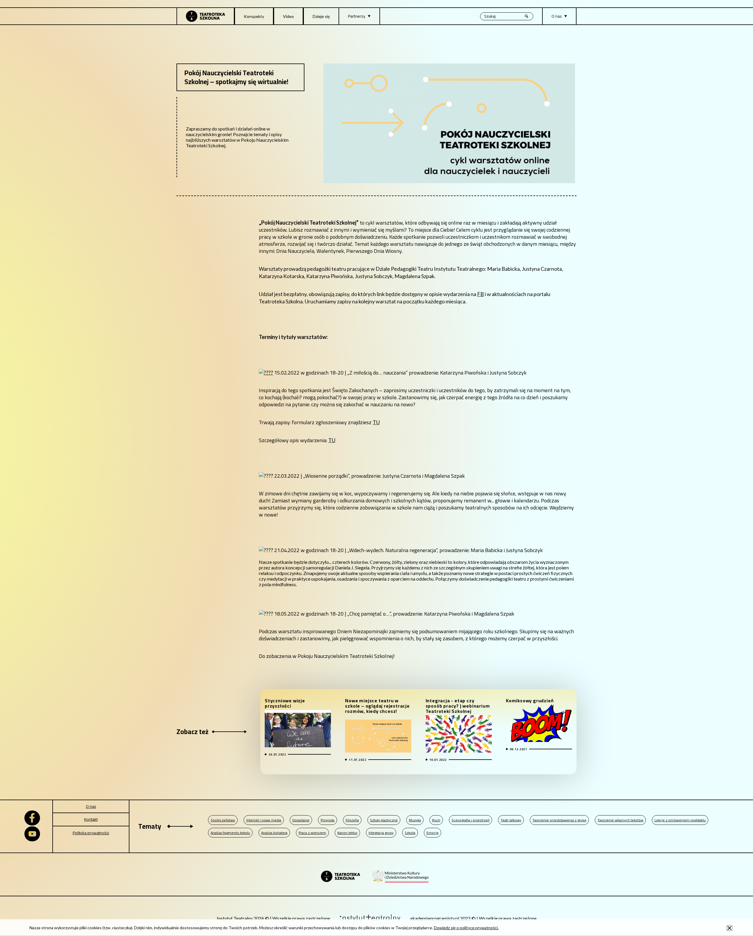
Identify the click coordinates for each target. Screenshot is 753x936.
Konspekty (254, 16)
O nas (91, 806)
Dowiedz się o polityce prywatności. (466, 927)
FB (480, 294)
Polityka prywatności (91, 833)
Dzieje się (321, 16)
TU (376, 422)
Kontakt (91, 819)
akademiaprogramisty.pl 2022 (440, 918)
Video (288, 16)
